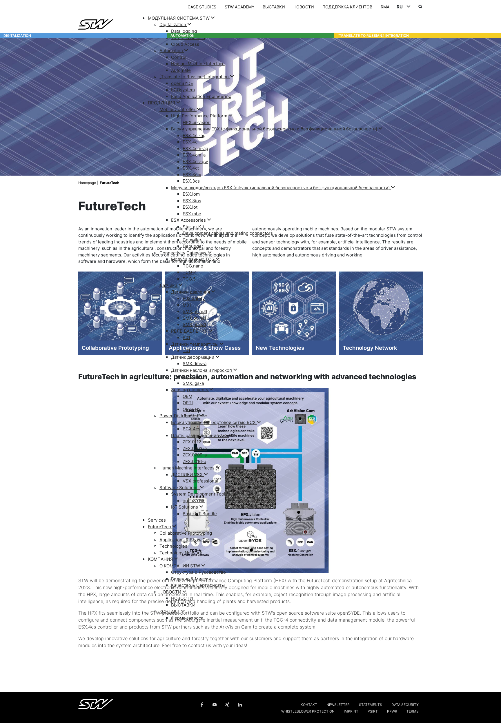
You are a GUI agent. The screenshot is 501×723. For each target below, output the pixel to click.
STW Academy (239, 7)
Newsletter (338, 704)
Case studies (202, 7)
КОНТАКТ (309, 704)
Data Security (405, 704)
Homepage (87, 182)
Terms (412, 711)
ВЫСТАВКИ (274, 7)
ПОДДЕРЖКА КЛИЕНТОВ (347, 7)
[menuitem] (285, 57)
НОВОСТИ (303, 7)
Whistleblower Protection (308, 711)
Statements (370, 704)
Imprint (351, 711)
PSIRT (373, 711)
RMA (385, 7)
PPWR (392, 711)
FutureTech (109, 182)
